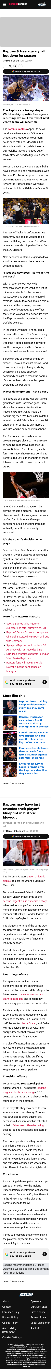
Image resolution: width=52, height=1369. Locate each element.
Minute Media (19, 1345)
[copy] (20, 66)
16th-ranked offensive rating (27, 1125)
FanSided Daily (10, 1312)
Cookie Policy (10, 1322)
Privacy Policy (10, 1317)
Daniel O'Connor (15, 831)
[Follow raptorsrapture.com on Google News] (44, 682)
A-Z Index (36, 1328)
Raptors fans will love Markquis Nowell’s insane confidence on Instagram (24, 667)
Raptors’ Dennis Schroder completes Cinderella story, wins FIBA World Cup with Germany (27, 636)
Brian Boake (12, 60)
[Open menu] (4, 4)
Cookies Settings (12, 1337)
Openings (36, 1301)
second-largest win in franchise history (25, 901)
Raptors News (18, 783)
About (5, 1301)
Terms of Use (38, 1317)
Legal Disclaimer (40, 1322)
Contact (6, 1306)
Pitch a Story (38, 1312)
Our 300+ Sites (39, 1306)
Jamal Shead (28, 1023)
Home (6, 783)
